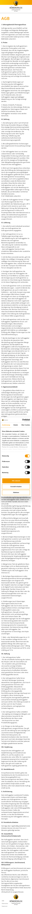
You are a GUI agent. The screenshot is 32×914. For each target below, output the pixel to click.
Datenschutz (5, 903)
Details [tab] (16, 425)
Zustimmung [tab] (6, 425)
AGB (3, 901)
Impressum (4, 906)
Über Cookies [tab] (25, 425)
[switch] (27, 461)
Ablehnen (16, 492)
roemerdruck (16, 3)
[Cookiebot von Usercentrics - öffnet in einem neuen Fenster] (22, 420)
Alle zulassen (16, 480)
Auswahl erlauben (16, 486)
